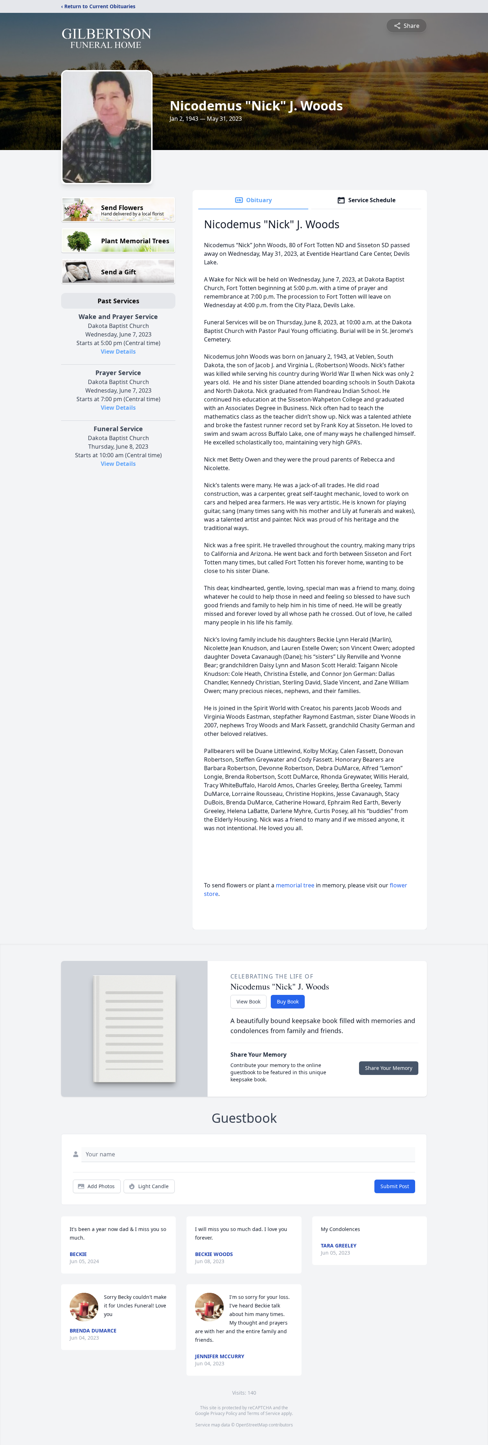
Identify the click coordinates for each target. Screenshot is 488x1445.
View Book (248, 1001)
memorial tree (295, 885)
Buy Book (288, 1001)
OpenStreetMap (252, 1425)
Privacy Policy (223, 1413)
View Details (118, 351)
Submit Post (394, 1186)
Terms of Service (263, 1413)
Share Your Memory (388, 1068)
